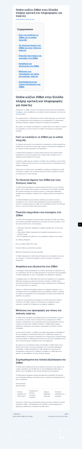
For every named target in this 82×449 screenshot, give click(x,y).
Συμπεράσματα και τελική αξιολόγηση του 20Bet (30, 84)
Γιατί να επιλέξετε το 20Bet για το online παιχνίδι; (29, 37)
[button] (76, 5)
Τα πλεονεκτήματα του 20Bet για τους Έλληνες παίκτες (30, 47)
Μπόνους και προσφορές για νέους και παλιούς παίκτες (29, 74)
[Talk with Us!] (80, 225)
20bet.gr (20, 112)
